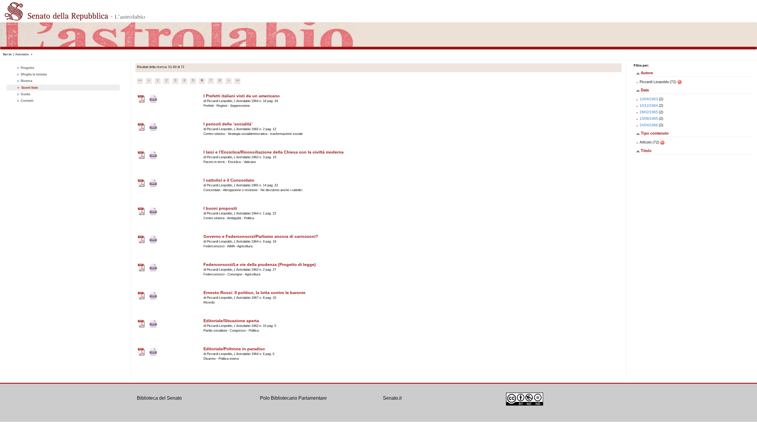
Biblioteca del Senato (159, 398)
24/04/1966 (649, 125)
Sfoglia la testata (33, 74)
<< (140, 80)
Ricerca (26, 81)
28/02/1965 (649, 112)
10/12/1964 (649, 106)
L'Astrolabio (21, 54)
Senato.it (392, 398)
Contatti (26, 100)
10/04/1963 (649, 99)
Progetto (27, 68)
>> (237, 80)
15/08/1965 (649, 119)
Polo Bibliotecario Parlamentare (293, 398)
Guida (25, 94)
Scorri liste (29, 87)
